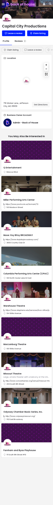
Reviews (20, 41)
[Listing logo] (7, 18)
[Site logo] (21, 4)
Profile (6, 41)
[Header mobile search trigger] (50, 4)
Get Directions (41, 104)
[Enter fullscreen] (46, 74)
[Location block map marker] (26, 80)
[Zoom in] (46, 65)
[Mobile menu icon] (3, 4)
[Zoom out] (46, 69)
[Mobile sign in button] (44, 4)
